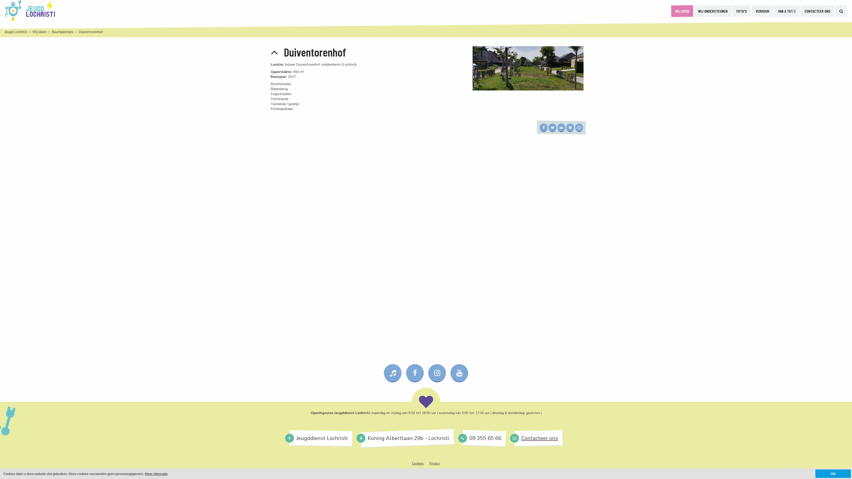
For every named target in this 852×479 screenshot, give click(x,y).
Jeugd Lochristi (15, 32)
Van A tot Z (787, 11)
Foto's (741, 11)
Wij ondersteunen (713, 11)
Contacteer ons (817, 11)
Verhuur (762, 11)
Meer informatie (156, 474)
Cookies (418, 463)
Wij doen (682, 11)
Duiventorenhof (91, 32)
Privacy (434, 463)
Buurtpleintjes (62, 32)
